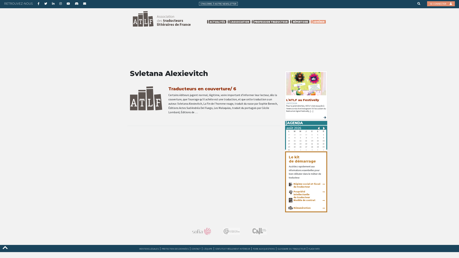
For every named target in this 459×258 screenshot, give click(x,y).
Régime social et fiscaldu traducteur (307, 185)
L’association (239, 21)
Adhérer (319, 21)
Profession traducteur (271, 21)
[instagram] (60, 3)
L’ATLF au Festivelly (302, 100)
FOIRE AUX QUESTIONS (264, 248)
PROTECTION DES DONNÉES (175, 248)
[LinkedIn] (53, 3)
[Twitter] (45, 3)
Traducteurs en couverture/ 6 (202, 88)
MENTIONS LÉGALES (149, 248)
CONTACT (196, 248)
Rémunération (302, 207)
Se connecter (438, 3)
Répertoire (300, 21)
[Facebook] (38, 3)
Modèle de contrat (304, 200)
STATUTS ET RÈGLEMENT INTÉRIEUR (232, 248)
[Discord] (76, 3)
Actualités (217, 21)
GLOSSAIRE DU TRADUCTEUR (292, 248)
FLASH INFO (314, 248)
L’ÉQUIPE (208, 248)
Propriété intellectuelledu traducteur (302, 194)
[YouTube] (68, 3)
